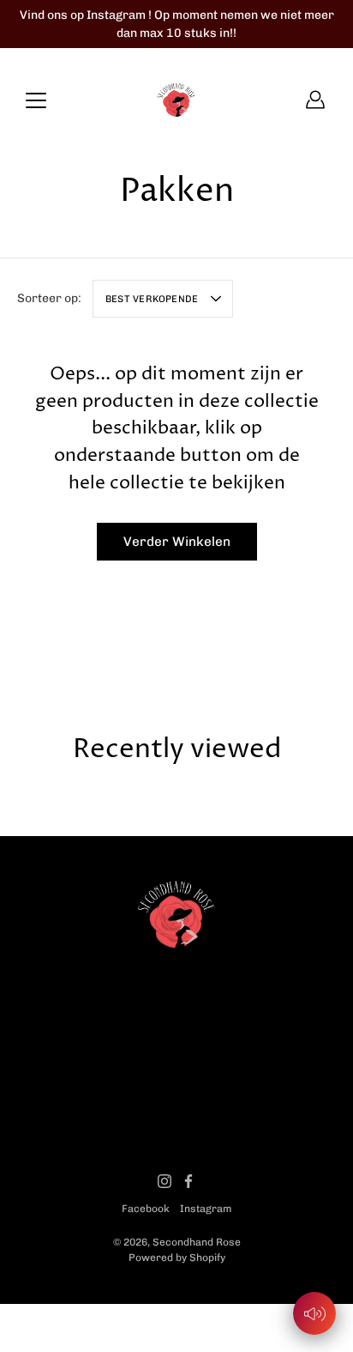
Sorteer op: (49, 298)
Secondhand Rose (197, 1242)
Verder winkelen (176, 541)
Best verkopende (151, 299)
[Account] (315, 99)
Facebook (146, 1209)
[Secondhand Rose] (176, 99)
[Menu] (36, 100)
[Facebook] (188, 1181)
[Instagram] (164, 1181)
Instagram (205, 1209)
